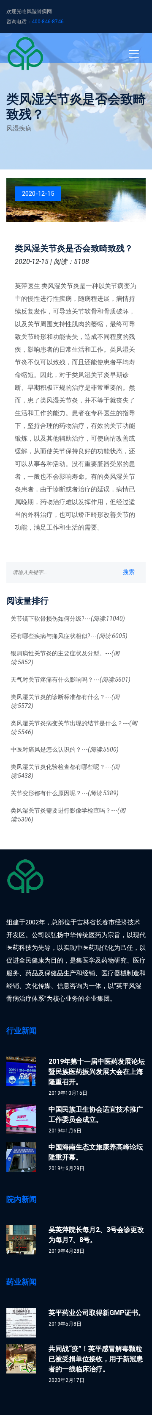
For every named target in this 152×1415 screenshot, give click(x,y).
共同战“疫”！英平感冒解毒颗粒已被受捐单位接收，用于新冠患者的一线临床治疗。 (96, 1359)
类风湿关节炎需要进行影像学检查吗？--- (68, 815)
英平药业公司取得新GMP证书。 (97, 1313)
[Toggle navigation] (134, 53)
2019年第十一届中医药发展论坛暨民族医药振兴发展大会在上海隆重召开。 (97, 1071)
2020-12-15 (38, 193)
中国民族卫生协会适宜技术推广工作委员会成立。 (96, 1114)
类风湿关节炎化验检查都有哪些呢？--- (65, 771)
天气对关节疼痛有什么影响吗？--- (70, 679)
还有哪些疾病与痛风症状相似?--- (69, 636)
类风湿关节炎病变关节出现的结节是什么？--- (74, 727)
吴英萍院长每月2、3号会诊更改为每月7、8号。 (96, 1235)
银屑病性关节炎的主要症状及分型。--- (65, 658)
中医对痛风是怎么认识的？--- (65, 749)
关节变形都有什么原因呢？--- (65, 793)
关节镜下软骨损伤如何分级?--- (68, 618)
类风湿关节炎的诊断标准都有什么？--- (65, 701)
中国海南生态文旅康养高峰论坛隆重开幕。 (96, 1152)
